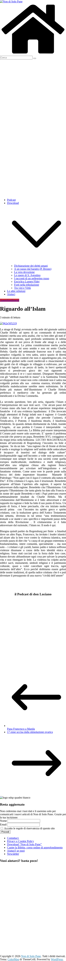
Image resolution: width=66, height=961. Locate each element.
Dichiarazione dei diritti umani (31, 265)
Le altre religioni (16, 291)
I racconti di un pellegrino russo (31, 278)
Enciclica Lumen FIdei (26, 281)
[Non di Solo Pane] (33, 54)
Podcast (11, 199)
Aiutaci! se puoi (16, 850)
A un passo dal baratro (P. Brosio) (32, 268)
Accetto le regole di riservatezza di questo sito (29, 828)
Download (13, 202)
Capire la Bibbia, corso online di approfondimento (35, 847)
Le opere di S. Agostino (27, 275)
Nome (3, 820)
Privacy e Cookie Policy (20, 841)
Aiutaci (11, 294)
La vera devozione (24, 272)
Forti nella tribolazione (26, 284)
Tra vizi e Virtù (22, 287)
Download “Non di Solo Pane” (24, 844)
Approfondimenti (9, 300)
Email (3, 824)
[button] (36, 262)
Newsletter (13, 853)
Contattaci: (13, 838)
